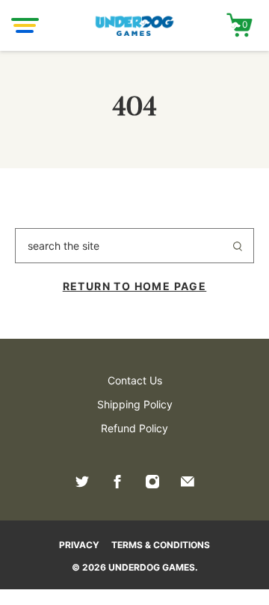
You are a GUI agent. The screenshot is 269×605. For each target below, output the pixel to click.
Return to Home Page (135, 286)
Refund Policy (134, 428)
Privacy (79, 544)
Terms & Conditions (160, 544)
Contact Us (135, 380)
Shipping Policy (135, 404)
